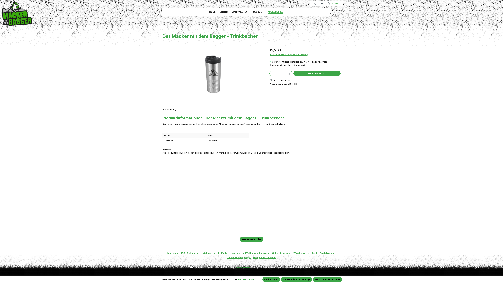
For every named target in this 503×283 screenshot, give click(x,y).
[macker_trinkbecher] (213, 74)
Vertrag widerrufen (252, 239)
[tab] (169, 109)
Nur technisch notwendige (296, 279)
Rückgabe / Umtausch (264, 257)
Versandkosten (243, 267)
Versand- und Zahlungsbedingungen (251, 253)
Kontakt (225, 253)
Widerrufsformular (281, 253)
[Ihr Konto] (322, 3)
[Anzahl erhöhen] (289, 73)
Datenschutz (194, 253)
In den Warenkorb (317, 73)
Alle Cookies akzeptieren (327, 279)
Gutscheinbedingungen (239, 257)
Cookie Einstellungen (323, 253)
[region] (213, 74)
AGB (183, 253)
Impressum (172, 253)
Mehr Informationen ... (247, 279)
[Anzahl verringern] (272, 73)
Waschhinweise (301, 253)
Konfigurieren (271, 279)
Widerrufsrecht (211, 253)
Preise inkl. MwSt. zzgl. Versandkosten (288, 54)
